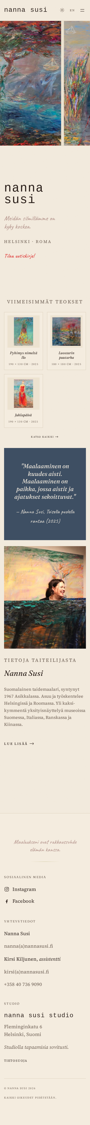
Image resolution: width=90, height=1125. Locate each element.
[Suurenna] (32, 323)
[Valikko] (82, 10)
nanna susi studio (39, 1015)
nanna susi (26, 10)
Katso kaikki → (45, 436)
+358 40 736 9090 (23, 984)
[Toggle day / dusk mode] (62, 10)
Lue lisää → (19, 743)
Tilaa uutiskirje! (19, 256)
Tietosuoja (15, 1060)
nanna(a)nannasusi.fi (28, 946)
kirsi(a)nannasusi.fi (26, 971)
